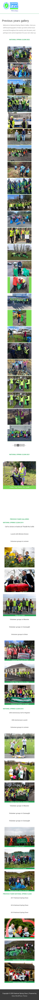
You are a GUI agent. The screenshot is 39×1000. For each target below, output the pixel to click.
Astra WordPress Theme (19, 996)
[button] (5, 557)
